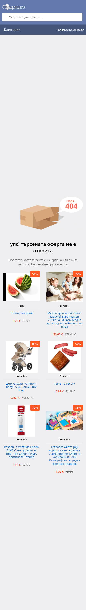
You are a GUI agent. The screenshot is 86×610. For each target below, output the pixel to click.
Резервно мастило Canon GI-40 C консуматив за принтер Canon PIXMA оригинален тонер (21, 452)
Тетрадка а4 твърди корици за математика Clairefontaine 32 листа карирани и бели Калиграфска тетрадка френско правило (64, 455)
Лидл (22, 306)
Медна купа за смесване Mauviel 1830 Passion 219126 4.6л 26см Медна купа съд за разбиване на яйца (64, 320)
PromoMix (64, 306)
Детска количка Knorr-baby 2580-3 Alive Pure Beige (21, 387)
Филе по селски (64, 383)
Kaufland (64, 376)
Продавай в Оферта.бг (70, 30)
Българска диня (22, 313)
